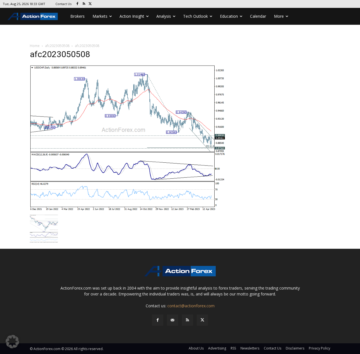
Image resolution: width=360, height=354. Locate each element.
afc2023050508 (57, 45)
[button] (12, 341)
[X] (90, 4)
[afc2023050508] (128, 138)
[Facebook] (77, 4)
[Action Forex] (32, 16)
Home (35, 45)
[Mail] (172, 320)
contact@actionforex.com (191, 305)
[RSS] (84, 4)
